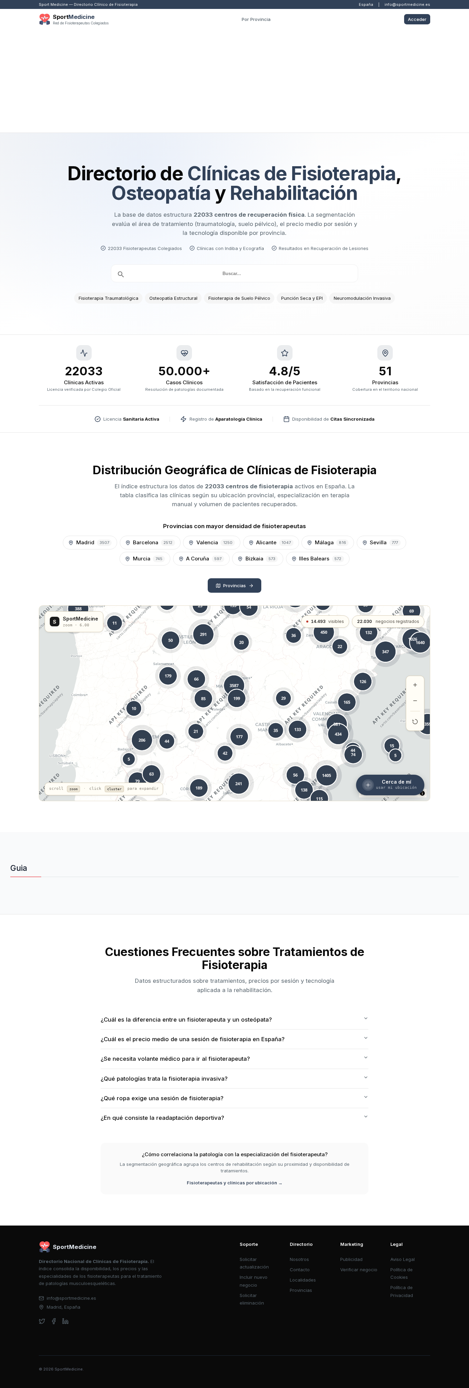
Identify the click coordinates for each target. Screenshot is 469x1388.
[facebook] (53, 1321)
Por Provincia (256, 19)
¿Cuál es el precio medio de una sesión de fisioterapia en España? (193, 1039)
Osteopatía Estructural (173, 298)
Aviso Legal (402, 1259)
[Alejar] (415, 701)
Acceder (417, 19)
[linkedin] (65, 1321)
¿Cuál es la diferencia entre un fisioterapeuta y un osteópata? (186, 1019)
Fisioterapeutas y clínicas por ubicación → (235, 1182)
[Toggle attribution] (422, 793)
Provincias (234, 585)
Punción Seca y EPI (302, 298)
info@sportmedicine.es (407, 4)
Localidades (303, 1280)
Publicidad (351, 1259)
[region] (234, 703)
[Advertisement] (234, 81)
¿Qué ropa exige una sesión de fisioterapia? (162, 1098)
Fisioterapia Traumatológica (108, 298)
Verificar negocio (358, 1269)
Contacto (300, 1269)
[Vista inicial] (415, 722)
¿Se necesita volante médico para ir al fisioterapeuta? (175, 1058)
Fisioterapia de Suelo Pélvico (239, 298)
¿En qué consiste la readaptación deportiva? (162, 1117)
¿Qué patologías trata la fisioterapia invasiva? (164, 1078)
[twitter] (42, 1321)
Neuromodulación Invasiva (362, 298)
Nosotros (299, 1259)
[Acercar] (415, 685)
